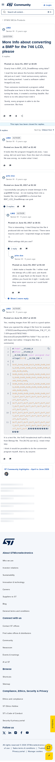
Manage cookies (35, 751)
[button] (3, 5)
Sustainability (9, 575)
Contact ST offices (11, 626)
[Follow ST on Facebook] (21, 733)
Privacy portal (18, 751)
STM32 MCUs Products (14, 20)
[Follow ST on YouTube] (27, 733)
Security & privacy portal (14, 720)
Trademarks (43, 748)
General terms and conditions (16, 611)
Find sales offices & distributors (17, 633)
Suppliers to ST (10, 597)
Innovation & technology (13, 582)
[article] (27, 152)
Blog (5, 604)
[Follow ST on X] (4, 733)
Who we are (8, 561)
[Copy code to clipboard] (49, 349)
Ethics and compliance (13, 699)
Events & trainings (11, 655)
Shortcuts (7, 677)
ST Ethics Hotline (10, 706)
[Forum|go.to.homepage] (19, 5)
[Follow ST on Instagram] (15, 733)
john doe (10, 176)
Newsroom (7, 647)
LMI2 (8, 28)
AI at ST (6, 662)
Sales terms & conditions (24, 748)
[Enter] (4, 12)
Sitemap (6, 684)
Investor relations (10, 568)
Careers (6, 589)
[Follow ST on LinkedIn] (9, 733)
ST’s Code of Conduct (13, 713)
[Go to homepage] (9, 545)
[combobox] (27, 12)
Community (8, 640)
